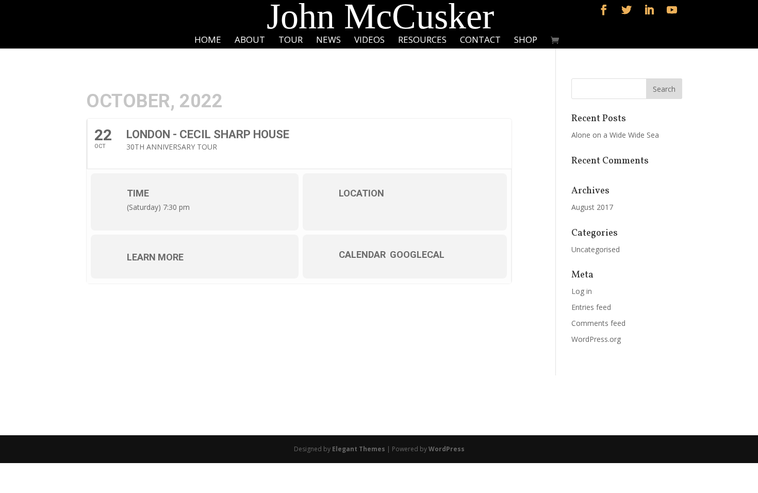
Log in (581, 291)
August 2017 (592, 207)
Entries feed (591, 307)
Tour (290, 40)
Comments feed (598, 323)
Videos (369, 40)
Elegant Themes (358, 449)
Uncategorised (595, 249)
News (328, 40)
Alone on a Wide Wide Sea (615, 135)
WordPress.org (596, 339)
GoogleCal (417, 254)
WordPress (447, 449)
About (250, 40)
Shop (525, 40)
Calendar (362, 254)
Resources (422, 40)
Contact (480, 40)
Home (207, 40)
